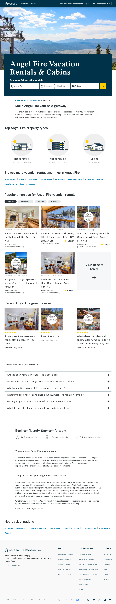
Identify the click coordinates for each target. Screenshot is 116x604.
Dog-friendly (25, 201)
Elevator (22, 179)
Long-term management (88, 574)
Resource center (85, 579)
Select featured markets (88, 569)
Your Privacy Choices (70, 600)
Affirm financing (64, 574)
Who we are (108, 554)
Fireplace (33, 179)
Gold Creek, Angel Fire (15, 528)
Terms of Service (44, 600)
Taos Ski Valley (89, 528)
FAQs (81, 589)
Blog (105, 569)
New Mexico (33, 100)
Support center (64, 564)
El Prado (75, 528)
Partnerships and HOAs (88, 564)
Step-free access (27, 184)
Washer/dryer (46, 179)
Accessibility (56, 600)
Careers (107, 564)
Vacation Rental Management (71, 4)
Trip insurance (64, 569)
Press (106, 574)
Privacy (33, 600)
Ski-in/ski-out (10, 179)
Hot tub (41, 201)
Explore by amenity (65, 554)
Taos (65, 528)
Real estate (83, 584)
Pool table (89, 179)
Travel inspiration (65, 559)
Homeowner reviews (86, 559)
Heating (100, 179)
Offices (106, 579)
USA (24, 100)
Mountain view (11, 184)
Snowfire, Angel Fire (37, 528)
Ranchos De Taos (106, 528)
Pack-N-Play (60, 179)
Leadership (108, 559)
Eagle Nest (55, 528)
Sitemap (25, 600)
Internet (54, 201)
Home (17, 100)
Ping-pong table (75, 179)
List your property (86, 554)
